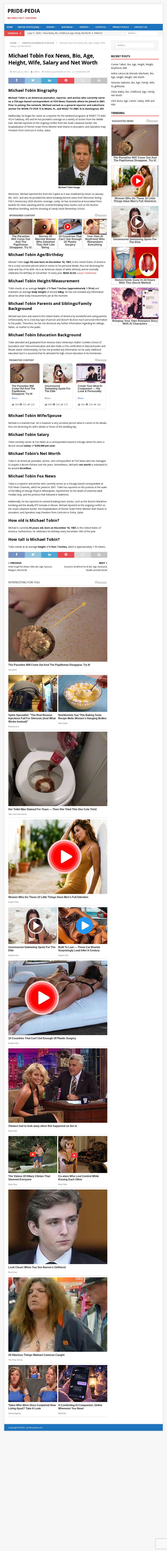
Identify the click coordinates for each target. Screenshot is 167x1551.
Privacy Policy (121, 27)
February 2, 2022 (21, 71)
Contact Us (140, 27)
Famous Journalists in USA (57, 71)
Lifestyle (100, 27)
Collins (36, 71)
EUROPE (50, 27)
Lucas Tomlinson (86, 272)
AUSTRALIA (66, 27)
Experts (84, 27)
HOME (10, 27)
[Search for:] (142, 33)
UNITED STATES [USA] (28, 27)
